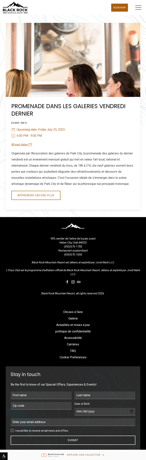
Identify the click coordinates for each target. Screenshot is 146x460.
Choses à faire (73, 312)
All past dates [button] (19, 144)
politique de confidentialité (73, 331)
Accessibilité (73, 338)
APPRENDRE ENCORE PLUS (35, 195)
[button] (138, 7)
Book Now (119, 7)
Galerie (73, 318)
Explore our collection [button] (84, 455)
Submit (73, 440)
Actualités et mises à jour (73, 325)
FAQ (73, 351)
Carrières (73, 344)
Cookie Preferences (73, 357)
